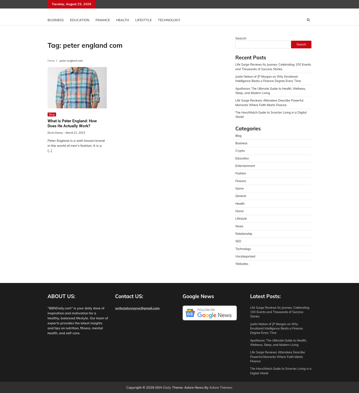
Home (239, 211)
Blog (52, 114)
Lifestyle (143, 20)
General (240, 196)
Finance (103, 20)
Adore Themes (220, 387)
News (239, 226)
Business (56, 20)
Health (122, 20)
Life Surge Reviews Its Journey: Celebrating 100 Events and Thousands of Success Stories (279, 312)
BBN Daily (163, 387)
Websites (241, 264)
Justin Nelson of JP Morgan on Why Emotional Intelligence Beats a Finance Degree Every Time (276, 328)
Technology (169, 20)
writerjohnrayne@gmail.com (137, 308)
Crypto (240, 151)
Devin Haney (55, 132)
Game (239, 188)
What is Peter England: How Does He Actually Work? (72, 124)
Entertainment (245, 166)
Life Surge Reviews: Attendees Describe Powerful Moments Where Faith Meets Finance (277, 356)
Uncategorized (245, 256)
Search (240, 38)
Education (79, 20)
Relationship (243, 234)
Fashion (240, 173)
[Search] (308, 20)
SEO (238, 241)
